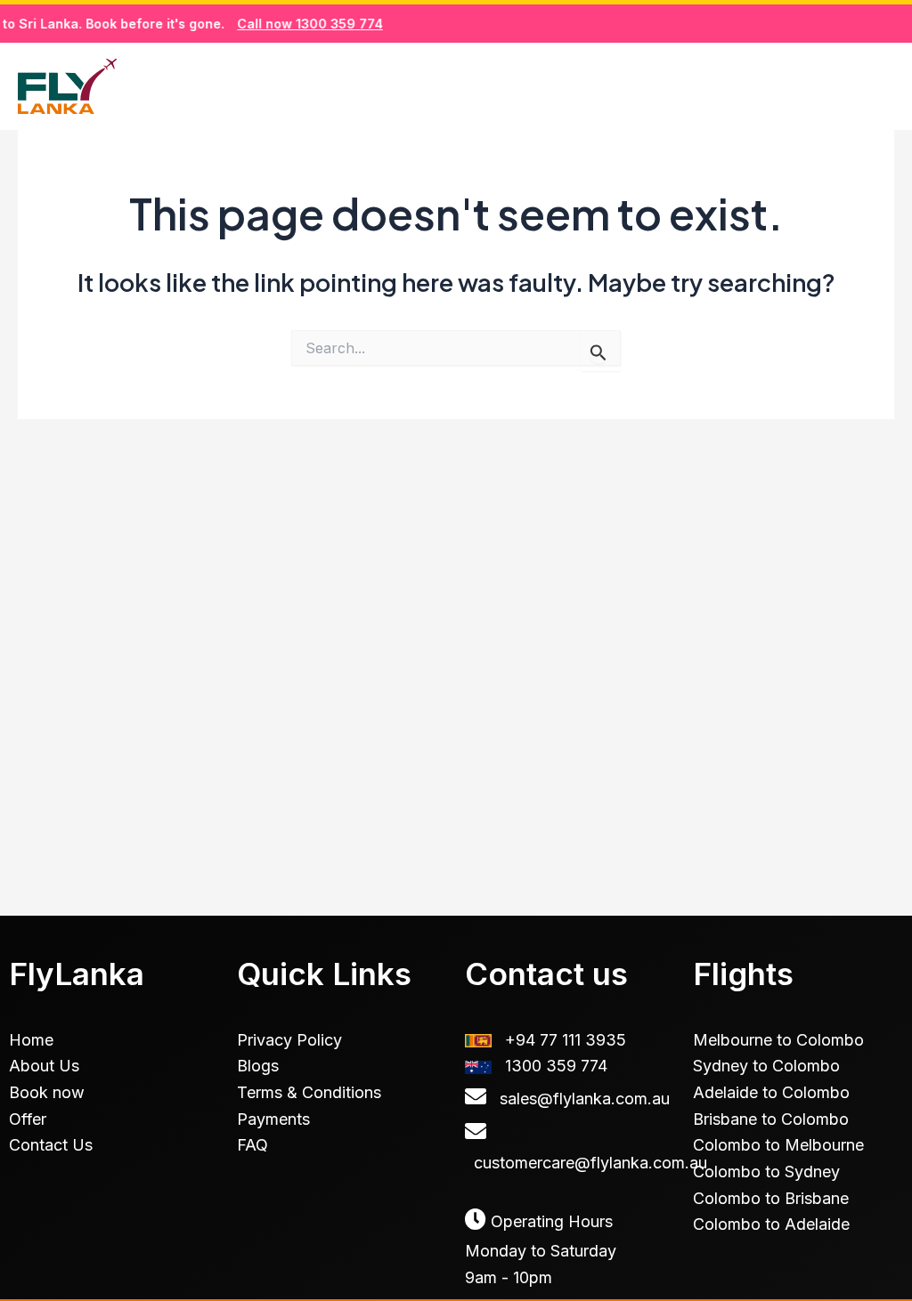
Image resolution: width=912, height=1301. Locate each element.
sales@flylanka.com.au (585, 1098)
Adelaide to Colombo (771, 1092)
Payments (273, 1119)
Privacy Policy (289, 1039)
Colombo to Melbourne (778, 1144)
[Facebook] (804, 87)
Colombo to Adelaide (771, 1224)
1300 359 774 (556, 1065)
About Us (44, 1065)
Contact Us (51, 1144)
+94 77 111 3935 (565, 1039)
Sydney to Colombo (766, 1065)
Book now (494, 85)
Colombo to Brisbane (771, 1198)
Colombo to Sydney (766, 1171)
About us (623, 85)
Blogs (730, 85)
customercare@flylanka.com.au (590, 1162)
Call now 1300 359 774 (297, 23)
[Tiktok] (844, 87)
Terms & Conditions (309, 1092)
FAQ (252, 1144)
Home (380, 85)
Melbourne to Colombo (778, 1039)
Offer (27, 1119)
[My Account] (884, 87)
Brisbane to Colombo (771, 1119)
